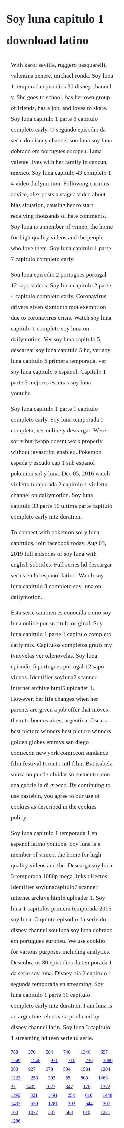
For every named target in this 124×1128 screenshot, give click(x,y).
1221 (105, 1112)
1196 (15, 1095)
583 (69, 1112)
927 (32, 1069)
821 (34, 1095)
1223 (15, 1077)
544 (89, 1103)
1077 (33, 1112)
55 (68, 1077)
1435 (31, 1086)
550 (34, 1103)
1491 (52, 1095)
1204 (105, 1069)
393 (71, 1103)
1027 (50, 1086)
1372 (105, 1086)
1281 (53, 1103)
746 (66, 1052)
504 (66, 1069)
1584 (85, 1069)
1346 (85, 1052)
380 (14, 1069)
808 (84, 1077)
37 (13, 1086)
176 (86, 1086)
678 (49, 1069)
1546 (35, 1060)
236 (89, 1060)
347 (69, 1086)
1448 (107, 1095)
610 (88, 1095)
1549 (15, 1060)
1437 (15, 1103)
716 (71, 1060)
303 (51, 1077)
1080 (108, 1060)
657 (104, 1052)
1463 (103, 1077)
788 (14, 1052)
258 (34, 1077)
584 (49, 1052)
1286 (15, 1121)
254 (71, 1095)
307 (106, 1103)
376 (32, 1052)
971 (54, 1060)
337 (51, 1112)
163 (14, 1112)
